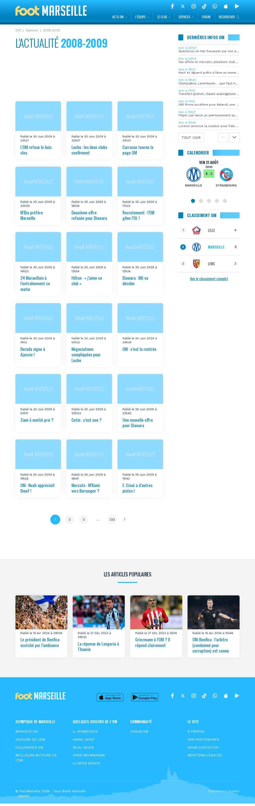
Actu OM (118, 16)
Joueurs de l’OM (30, 739)
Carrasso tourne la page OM (138, 150)
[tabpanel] (209, 176)
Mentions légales (205, 755)
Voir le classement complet (209, 278)
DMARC (24, 796)
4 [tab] (217, 201)
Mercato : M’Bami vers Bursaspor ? (85, 488)
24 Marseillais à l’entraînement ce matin (35, 283)
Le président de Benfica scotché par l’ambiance (40, 642)
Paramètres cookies (224, 791)
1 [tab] (193, 201)
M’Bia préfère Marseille (31, 215)
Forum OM (139, 731)
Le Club (162, 16)
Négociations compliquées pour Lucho (86, 354)
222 (112, 519)
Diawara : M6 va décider (135, 280)
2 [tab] (201, 201)
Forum (206, 16)
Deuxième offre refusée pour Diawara (89, 215)
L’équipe (140, 16)
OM (18, 30)
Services (184, 16)
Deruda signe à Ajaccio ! (32, 351)
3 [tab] (209, 201)
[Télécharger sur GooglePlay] (237, 6)
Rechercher (227, 16)
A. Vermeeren (85, 731)
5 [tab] (225, 201)
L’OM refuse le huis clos (36, 150)
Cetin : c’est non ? (86, 419)
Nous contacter (203, 747)
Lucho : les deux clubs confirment (89, 150)
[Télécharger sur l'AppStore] (225, 6)
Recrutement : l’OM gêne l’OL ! (138, 215)
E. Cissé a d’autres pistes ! (137, 488)
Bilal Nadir (83, 747)
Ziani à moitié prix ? (37, 419)
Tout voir (191, 137)
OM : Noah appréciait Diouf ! (37, 488)
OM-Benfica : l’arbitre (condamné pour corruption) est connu (210, 645)
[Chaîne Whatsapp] (215, 6)
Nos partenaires (203, 739)
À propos (196, 731)
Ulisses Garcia (86, 763)
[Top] (242, 795)
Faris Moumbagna (89, 755)
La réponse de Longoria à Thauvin (98, 646)
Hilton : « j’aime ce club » (86, 280)
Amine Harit (84, 739)
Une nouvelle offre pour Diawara (138, 422)
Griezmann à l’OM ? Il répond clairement (152, 642)
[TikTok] (204, 6)
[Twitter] (182, 6)
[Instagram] (193, 6)
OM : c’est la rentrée (139, 348)
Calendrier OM (29, 747)
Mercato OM (26, 731)
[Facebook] (172, 6)
